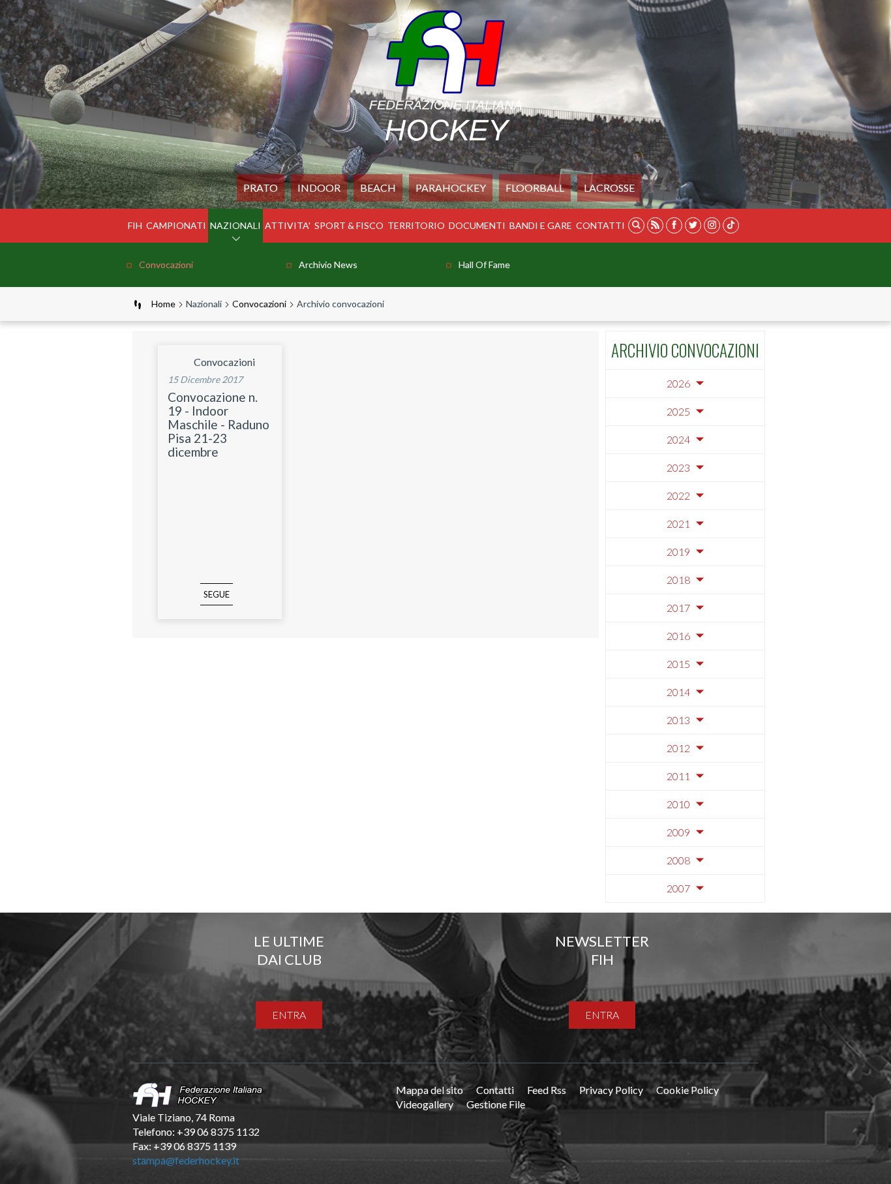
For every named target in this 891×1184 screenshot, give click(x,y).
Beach (378, 187)
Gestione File (495, 1104)
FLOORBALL (535, 187)
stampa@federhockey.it (185, 1160)
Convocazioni (166, 264)
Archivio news (328, 264)
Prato (260, 187)
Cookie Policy (687, 1090)
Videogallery (424, 1104)
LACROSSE (609, 187)
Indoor (318, 187)
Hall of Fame (484, 264)
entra (289, 1015)
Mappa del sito (429, 1090)
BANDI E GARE (540, 225)
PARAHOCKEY (450, 187)
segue (217, 594)
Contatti (600, 225)
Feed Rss (546, 1090)
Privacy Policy (611, 1090)
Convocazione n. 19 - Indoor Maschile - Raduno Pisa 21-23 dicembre (218, 424)
